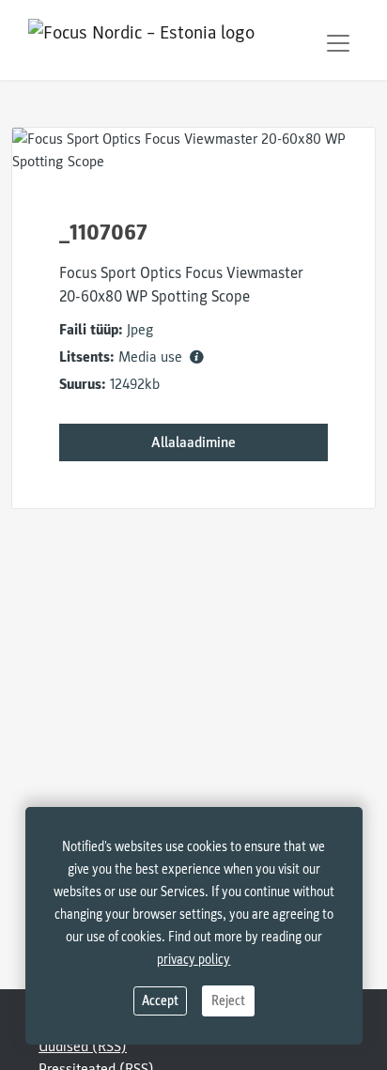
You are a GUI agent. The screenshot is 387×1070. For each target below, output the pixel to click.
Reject (228, 1001)
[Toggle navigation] (338, 43)
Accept (160, 1001)
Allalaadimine (193, 442)
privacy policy (193, 960)
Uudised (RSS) (83, 1046)
